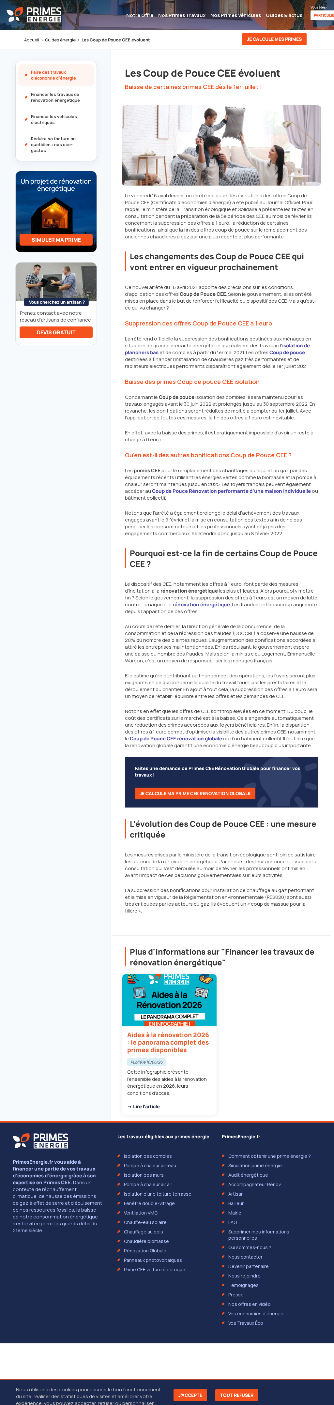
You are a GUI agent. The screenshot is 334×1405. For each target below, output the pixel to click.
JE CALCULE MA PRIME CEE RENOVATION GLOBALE (195, 793)
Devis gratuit (56, 332)
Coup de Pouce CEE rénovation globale (176, 738)
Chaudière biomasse (146, 1241)
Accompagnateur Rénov (254, 1184)
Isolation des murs (144, 1175)
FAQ (232, 1222)
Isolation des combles (148, 1156)
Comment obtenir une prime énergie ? (269, 1156)
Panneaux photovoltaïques (153, 1260)
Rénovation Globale (145, 1250)
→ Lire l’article (143, 1106)
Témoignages (243, 1285)
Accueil (31, 40)
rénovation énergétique (201, 604)
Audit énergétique (248, 1175)
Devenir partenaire (248, 1266)
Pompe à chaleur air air (148, 1184)
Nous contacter (245, 1257)
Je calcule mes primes (274, 39)
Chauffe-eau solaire (145, 1222)
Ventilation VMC (141, 1213)
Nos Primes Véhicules (235, 15)
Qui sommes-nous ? (249, 1247)
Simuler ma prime (56, 239)
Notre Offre (139, 15)
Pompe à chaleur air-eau (150, 1165)
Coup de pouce (287, 352)
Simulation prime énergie (255, 1165)
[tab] (56, 75)
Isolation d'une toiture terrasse (157, 1194)
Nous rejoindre (244, 1276)
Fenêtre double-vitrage (149, 1203)
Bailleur (236, 1203)
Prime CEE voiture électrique (154, 1269)
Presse (236, 1295)
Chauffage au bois (143, 1232)
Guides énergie (60, 40)
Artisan (236, 1194)
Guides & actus (284, 15)
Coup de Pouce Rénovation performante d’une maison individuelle (231, 491)
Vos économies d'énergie (255, 1313)
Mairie (234, 1213)
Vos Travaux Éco (245, 1323)
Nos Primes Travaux (181, 15)
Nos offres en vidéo (249, 1304)
